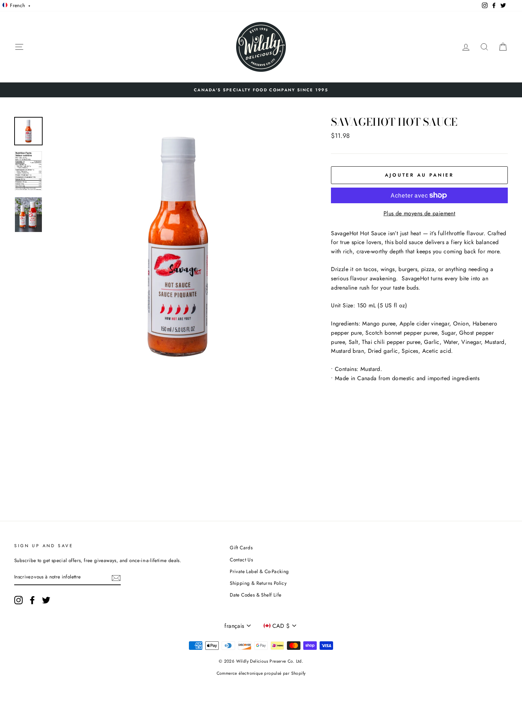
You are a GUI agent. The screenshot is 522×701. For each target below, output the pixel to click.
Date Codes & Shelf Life (255, 594)
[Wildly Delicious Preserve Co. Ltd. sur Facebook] (32, 600)
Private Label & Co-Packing (259, 571)
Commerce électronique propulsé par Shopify (261, 673)
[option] (261, 90)
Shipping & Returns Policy (258, 583)
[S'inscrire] (116, 577)
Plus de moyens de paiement (419, 213)
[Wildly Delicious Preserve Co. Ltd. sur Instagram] (18, 600)
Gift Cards (241, 547)
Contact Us (241, 559)
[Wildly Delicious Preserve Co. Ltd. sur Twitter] (46, 600)
